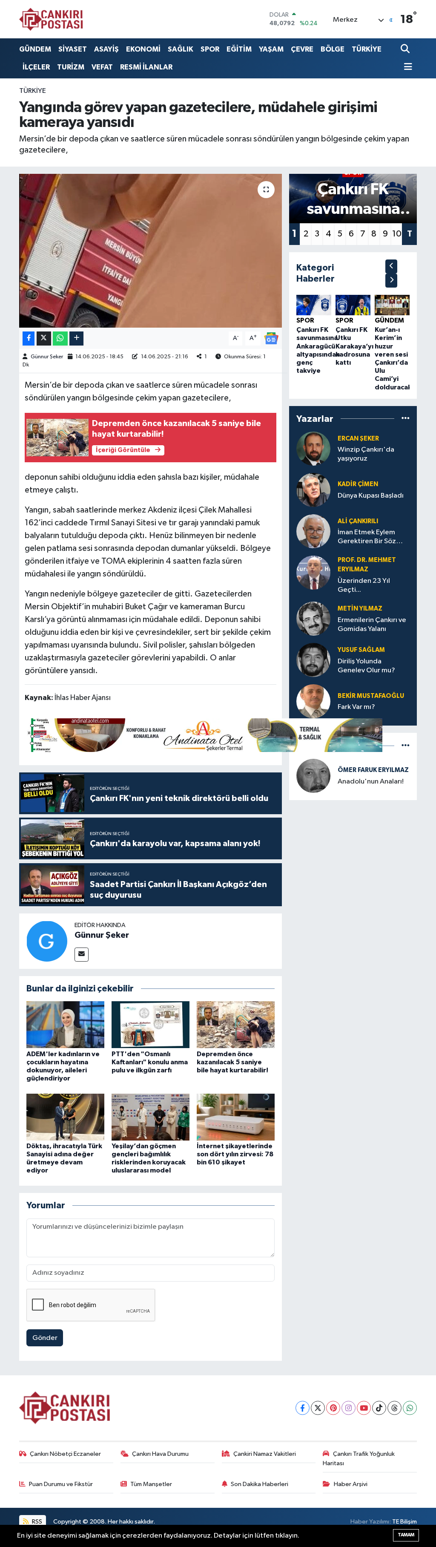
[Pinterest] (333, 1408)
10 (397, 234)
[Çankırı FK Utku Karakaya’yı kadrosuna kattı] (353, 304)
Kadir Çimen (358, 484)
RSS (36, 1521)
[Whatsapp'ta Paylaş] (60, 338)
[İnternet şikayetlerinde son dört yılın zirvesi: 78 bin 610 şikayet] (236, 1117)
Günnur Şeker (47, 357)
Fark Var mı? (356, 707)
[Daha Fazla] (76, 338)
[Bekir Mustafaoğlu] (313, 701)
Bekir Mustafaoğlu (371, 696)
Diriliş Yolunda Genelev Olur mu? (366, 666)
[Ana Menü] (407, 67)
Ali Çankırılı (358, 521)
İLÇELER (36, 67)
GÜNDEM (35, 49)
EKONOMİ (143, 49)
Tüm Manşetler (151, 1484)
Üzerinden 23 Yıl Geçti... (364, 585)
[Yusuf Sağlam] (313, 660)
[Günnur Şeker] (46, 941)
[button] (391, 266)
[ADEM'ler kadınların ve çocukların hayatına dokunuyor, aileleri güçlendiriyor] (65, 1024)
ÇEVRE (302, 49)
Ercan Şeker (358, 438)
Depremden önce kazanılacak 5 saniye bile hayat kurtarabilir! (232, 1062)
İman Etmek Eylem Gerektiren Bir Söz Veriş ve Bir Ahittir (367, 537)
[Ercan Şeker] (313, 448)
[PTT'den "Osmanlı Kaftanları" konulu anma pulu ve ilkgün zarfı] (150, 1024)
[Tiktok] (379, 1408)
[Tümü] (406, 418)
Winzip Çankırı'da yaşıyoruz (366, 454)
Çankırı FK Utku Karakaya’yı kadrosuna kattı (354, 346)
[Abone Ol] (271, 338)
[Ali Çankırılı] (313, 531)
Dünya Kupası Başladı (371, 495)
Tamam (406, 1535)
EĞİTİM (239, 49)
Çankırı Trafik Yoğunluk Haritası (359, 1458)
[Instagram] (348, 1408)
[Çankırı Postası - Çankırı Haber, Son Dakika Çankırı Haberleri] (51, 19)
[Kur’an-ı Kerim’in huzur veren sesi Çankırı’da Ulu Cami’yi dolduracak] (392, 304)
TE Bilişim (404, 1521)
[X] (318, 1408)
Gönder (44, 1338)
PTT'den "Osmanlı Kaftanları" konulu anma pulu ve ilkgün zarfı (150, 1062)
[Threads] (394, 1408)
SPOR (210, 49)
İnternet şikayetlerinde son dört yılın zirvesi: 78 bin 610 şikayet (235, 1154)
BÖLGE (332, 49)
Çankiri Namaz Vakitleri (264, 1454)
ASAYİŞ (106, 49)
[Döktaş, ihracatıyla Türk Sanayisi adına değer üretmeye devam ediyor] (65, 1117)
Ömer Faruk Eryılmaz (373, 770)
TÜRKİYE (367, 49)
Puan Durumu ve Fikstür (61, 1484)
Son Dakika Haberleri (259, 1484)
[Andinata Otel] (203, 734)
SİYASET (72, 49)
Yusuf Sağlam (361, 650)
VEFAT (102, 67)
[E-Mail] (82, 955)
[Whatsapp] (410, 1408)
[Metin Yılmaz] (313, 618)
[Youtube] (364, 1408)
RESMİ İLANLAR (146, 67)
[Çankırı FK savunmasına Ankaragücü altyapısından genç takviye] (313, 304)
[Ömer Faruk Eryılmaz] (313, 775)
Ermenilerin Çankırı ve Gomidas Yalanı (372, 624)
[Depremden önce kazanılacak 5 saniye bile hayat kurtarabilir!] (236, 1024)
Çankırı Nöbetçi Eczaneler (65, 1454)
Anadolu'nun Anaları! (371, 781)
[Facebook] (302, 1408)
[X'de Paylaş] (44, 338)
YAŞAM (271, 49)
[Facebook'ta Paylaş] (28, 338)
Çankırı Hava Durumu (160, 1454)
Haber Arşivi (350, 1484)
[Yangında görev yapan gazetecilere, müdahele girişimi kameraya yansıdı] (150, 251)
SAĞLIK (180, 49)
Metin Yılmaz (360, 608)
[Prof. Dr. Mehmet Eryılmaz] (313, 572)
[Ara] (406, 49)
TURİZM (70, 67)
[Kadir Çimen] (313, 489)
